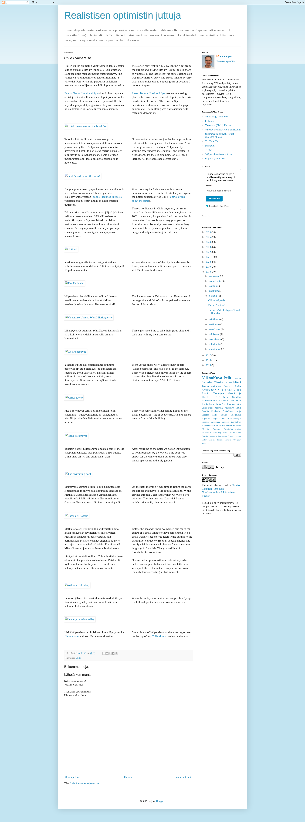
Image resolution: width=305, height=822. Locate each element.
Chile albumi (71, 636)
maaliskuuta (215, 339)
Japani (226, 397)
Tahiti (238, 407)
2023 (208, 247)
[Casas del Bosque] (76, 515)
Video (227, 386)
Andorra (216, 429)
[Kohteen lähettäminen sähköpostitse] (104, 653)
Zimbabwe (236, 422)
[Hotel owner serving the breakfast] (86, 126)
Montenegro (235, 418)
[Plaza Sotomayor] (76, 435)
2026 (208, 232)
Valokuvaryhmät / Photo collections (223, 129)
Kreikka (225, 418)
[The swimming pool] (78, 473)
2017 (208, 355)
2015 (208, 365)
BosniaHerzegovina (232, 429)
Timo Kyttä (226, 56)
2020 (208, 261)
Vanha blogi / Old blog (216, 116)
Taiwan (224, 414)
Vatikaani (206, 443)
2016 (208, 360)
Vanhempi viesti (184, 777)
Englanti (216, 418)
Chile (78, 658)
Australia (213, 436)
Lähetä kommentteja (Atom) (84, 783)
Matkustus (207, 400)
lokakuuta (214, 286)
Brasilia (205, 411)
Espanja (205, 414)
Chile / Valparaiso (217, 300)
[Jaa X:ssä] (110, 653)
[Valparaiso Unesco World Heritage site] (88, 317)
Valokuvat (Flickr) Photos (218, 125)
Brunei (231, 436)
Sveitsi (212, 440)
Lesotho (217, 425)
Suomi (237, 378)
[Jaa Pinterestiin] (116, 653)
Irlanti (212, 404)
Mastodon (210, 145)
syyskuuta (214, 291)
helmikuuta (214, 344)
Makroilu (219, 407)
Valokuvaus (236, 414)
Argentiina (206, 418)
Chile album (159, 636)
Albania (205, 429)
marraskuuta (215, 281)
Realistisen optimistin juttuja (122, 15)
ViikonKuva (212, 377)
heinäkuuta (214, 319)
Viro (238, 404)
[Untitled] (71, 249)
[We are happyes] (75, 351)
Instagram (210, 121)
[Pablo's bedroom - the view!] (82, 175)
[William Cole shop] (77, 585)
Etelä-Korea (228, 411)
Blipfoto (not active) (215, 158)
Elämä (237, 382)
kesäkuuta (214, 324)
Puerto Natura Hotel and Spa (81, 93)
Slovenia (237, 425)
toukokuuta (215, 329)
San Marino (227, 425)
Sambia (205, 422)
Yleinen (222, 390)
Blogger (160, 801)
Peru (223, 404)
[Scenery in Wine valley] (79, 619)
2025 (208, 237)
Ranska (205, 436)
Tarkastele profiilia (226, 61)
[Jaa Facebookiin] (113, 653)
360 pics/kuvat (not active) (218, 154)
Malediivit (229, 407)
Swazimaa (215, 422)
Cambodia (215, 411)
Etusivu (128, 777)
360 (233, 400)
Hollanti (205, 433)
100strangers (217, 393)
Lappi (205, 393)
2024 (208, 242)
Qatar (204, 440)
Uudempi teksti (72, 777)
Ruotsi (205, 404)
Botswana (222, 436)
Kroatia (231, 433)
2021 (208, 257)
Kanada (213, 433)
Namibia (217, 400)
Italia (218, 404)
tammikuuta (215, 349)
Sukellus (236, 397)
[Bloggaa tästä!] (107, 653)
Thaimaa (231, 404)
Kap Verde (222, 433)
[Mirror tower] (74, 397)
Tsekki (220, 440)
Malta (210, 407)
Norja (238, 411)
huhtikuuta (214, 334)
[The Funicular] (74, 283)
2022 (208, 252)
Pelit (227, 377)
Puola (238, 433)
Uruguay (237, 440)
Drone (228, 382)
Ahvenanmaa (208, 425)
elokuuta (213, 295)
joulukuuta (214, 276)
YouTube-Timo (212, 141)
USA (213, 390)
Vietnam (225, 422)
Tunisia (228, 440)
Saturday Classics (212, 382)
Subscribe (214, 198)
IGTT (217, 397)
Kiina (214, 414)
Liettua (238, 436)
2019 (208, 266)
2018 (208, 271)
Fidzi (238, 400)
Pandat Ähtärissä (216, 305)
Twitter (208, 150)
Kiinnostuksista (211, 386)
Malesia (226, 400)
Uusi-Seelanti (234, 390)
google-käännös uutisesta (107, 196)
